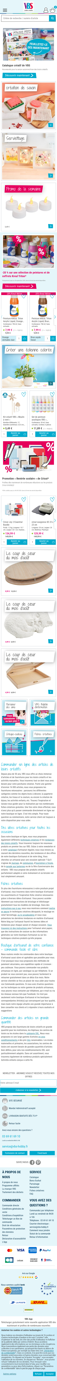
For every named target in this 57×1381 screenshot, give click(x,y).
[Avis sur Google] (28, 1275)
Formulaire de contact (15, 1153)
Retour (5, 1235)
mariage (15, 863)
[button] (4, 317)
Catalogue (34, 1177)
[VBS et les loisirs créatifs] (28, 6)
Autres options (9, 1374)
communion (28, 863)
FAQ (31, 1194)
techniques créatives (29, 840)
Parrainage (34, 1184)
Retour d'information (39, 1237)
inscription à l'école (44, 863)
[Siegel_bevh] (13, 1290)
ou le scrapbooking (26, 915)
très (28, 1040)
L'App (4, 1242)
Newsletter (34, 1187)
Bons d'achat (35, 1180)
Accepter (50, 1374)
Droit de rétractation (11, 1225)
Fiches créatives (37, 1190)
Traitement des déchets (12, 1192)
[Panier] (52, 10)
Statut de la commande (40, 1233)
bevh (22, 1285)
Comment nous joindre (40, 1230)
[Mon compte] (46, 10)
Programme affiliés (10, 1185)
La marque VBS (9, 1189)
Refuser (38, 1374)
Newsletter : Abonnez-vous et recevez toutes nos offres (28, 1075)
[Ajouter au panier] (24, 338)
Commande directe (10, 1205)
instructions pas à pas (11, 908)
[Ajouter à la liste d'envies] (23, 296)
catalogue (12, 850)
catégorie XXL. (33, 1033)
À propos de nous (10, 1182)
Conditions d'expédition (12, 1215)
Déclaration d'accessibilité (14, 1238)
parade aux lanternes (15, 866)
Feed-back (42, 1153)
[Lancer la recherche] (52, 18)
